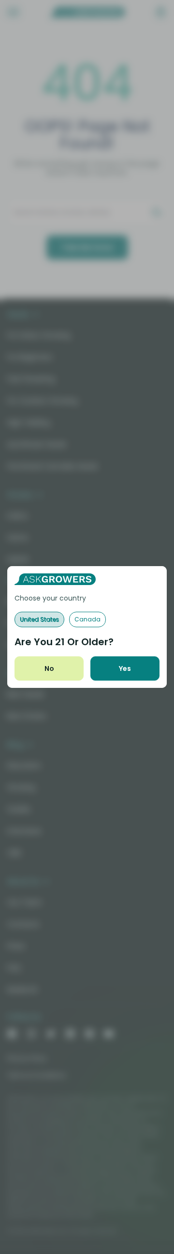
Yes (125, 668)
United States (39, 619)
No (49, 668)
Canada (87, 619)
